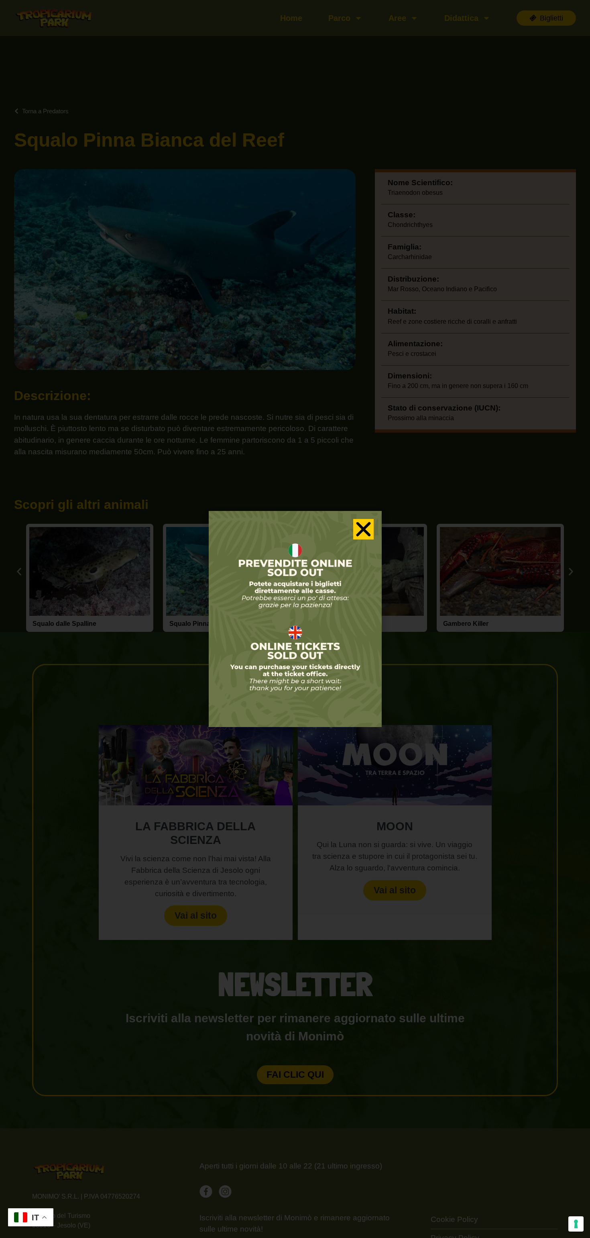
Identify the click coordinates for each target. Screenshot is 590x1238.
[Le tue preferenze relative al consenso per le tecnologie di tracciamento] (576, 1224)
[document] (295, 619)
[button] (363, 529)
